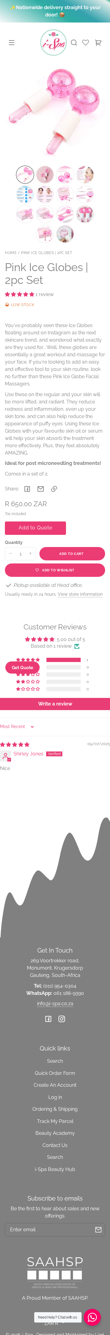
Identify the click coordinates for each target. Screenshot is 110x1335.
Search (55, 1061)
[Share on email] (40, 489)
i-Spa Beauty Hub (55, 1169)
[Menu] (11, 42)
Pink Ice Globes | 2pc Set (46, 253)
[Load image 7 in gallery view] (65, 194)
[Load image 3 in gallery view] (65, 175)
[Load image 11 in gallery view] (65, 214)
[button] (74, 42)
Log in (55, 1097)
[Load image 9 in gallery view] (25, 214)
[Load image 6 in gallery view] (45, 194)
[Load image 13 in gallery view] (45, 234)
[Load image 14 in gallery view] (65, 234)
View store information (80, 594)
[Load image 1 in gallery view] (25, 175)
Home (10, 253)
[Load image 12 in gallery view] (85, 214)
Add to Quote (35, 528)
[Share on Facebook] (27, 489)
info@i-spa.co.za (55, 1003)
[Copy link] (54, 489)
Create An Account (55, 1085)
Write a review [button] (55, 704)
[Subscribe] (98, 1229)
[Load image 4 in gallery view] (85, 175)
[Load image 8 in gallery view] (85, 194)
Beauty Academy (55, 1133)
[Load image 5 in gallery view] (25, 194)
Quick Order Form (55, 1073)
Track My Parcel (55, 1121)
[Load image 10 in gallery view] (45, 214)
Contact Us (55, 1145)
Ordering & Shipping (55, 1109)
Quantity (14, 542)
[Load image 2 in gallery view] (45, 175)
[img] (14, 745)
